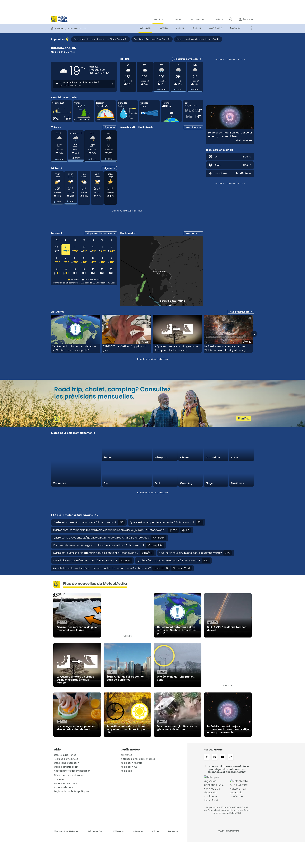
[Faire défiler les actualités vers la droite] (254, 334)
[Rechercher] (230, 19)
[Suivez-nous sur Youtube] (223, 757)
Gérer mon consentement (69, 775)
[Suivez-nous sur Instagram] (215, 757)
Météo (60, 28)
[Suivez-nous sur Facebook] (207, 757)
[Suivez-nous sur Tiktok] (231, 757)
